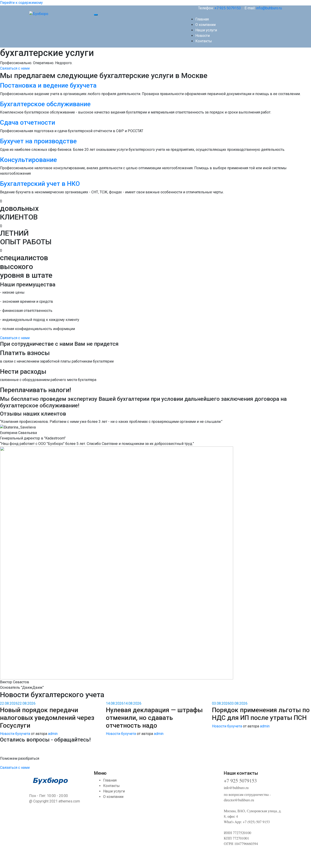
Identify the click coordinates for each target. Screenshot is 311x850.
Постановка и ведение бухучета (48, 85)
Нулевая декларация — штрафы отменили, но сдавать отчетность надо (154, 717)
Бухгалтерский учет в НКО (40, 183)
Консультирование (28, 160)
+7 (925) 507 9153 (256, 821)
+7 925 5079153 (227, 8)
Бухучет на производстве (38, 141)
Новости (202, 35)
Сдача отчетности (27, 122)
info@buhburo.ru (269, 8)
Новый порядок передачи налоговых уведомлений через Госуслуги (47, 717)
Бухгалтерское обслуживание (45, 104)
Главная (202, 19)
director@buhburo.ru (239, 799)
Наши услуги (206, 30)
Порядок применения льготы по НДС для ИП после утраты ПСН (261, 713)
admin (53, 733)
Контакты (203, 41)
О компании (205, 25)
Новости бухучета (15, 733)
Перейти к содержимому (21, 2)
